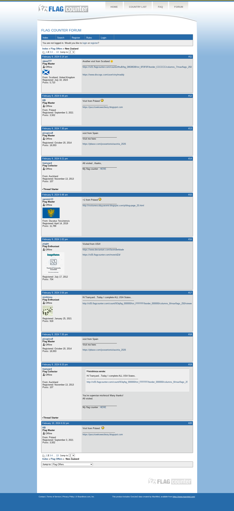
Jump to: (47, 464)
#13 (190, 128)
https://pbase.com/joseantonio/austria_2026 (104, 144)
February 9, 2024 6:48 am (55, 194)
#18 (190, 334)
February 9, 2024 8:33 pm (55, 364)
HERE (103, 169)
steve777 (47, 61)
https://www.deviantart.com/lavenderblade (103, 249)
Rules (89, 37)
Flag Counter (63, 8)
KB (44, 100)
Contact (42, 497)
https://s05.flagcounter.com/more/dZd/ (101, 254)
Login (103, 37)
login (85, 43)
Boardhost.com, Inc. (86, 497)
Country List (138, 6)
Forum (178, 6)
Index (45, 37)
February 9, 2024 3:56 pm (55, 292)
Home (114, 6)
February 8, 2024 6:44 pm (55, 96)
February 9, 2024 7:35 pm (55, 334)
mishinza (47, 297)
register (94, 43)
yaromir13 (47, 199)
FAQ (160, 6)
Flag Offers (56, 48)
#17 (190, 292)
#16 (190, 239)
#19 (190, 364)
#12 (190, 96)
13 (57, 52)
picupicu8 (47, 133)
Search (60, 37)
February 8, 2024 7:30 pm (55, 128)
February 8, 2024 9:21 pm (55, 158)
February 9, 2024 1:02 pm (55, 239)
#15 (190, 194)
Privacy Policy (68, 497)
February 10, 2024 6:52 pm (55, 423)
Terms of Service (54, 497)
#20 (190, 423)
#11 (190, 56)
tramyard (47, 163)
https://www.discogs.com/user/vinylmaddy (103, 74)
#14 (190, 158)
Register (76, 37)
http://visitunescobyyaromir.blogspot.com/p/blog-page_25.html (113, 205)
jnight (45, 244)
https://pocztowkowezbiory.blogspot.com (103, 107)
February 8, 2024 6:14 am (55, 56)
